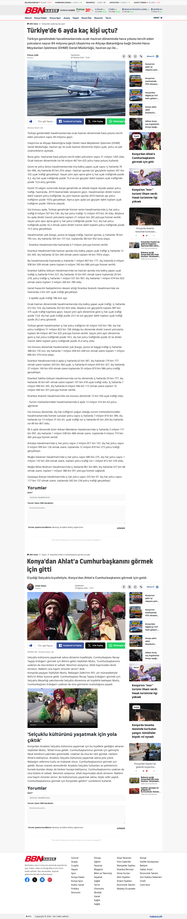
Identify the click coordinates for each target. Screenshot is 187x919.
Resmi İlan (87, 17)
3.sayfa (74, 865)
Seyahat (98, 877)
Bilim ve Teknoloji (103, 873)
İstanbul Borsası (125, 869)
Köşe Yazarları (124, 857)
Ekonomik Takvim (126, 884)
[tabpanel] (145, 223)
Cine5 (143, 880)
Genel (97, 896)
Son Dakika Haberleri (151, 877)
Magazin (98, 869)
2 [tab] (146, 235)
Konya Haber (40, 17)
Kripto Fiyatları (124, 880)
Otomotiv (99, 888)
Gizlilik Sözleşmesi (149, 861)
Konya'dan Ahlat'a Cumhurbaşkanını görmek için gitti (143, 158)
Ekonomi (98, 17)
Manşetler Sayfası (126, 865)
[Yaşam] (145, 140)
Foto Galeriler (124, 861)
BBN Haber (33, 24)
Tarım (108, 17)
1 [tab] (143, 235)
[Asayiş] (145, 711)
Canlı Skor (145, 884)
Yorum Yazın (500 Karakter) (40, 503)
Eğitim (97, 861)
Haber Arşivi (146, 869)
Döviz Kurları (123, 873)
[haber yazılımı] (156, 916)
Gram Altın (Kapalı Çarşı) (135, 9)
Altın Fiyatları (123, 877)
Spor (73, 873)
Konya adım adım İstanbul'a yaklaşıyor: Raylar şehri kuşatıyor (150, 110)
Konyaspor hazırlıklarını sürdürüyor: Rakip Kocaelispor (145, 230)
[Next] (154, 234)
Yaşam (75, 17)
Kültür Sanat (77, 884)
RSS (29, 916)
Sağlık (97, 880)
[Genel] (145, 176)
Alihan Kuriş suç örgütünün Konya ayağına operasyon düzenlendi (152, 124)
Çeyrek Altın (159, 9)
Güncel (28, 17)
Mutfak (98, 892)
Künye (143, 857)
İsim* (30, 492)
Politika (75, 888)
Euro (112, 9)
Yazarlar (98, 865)
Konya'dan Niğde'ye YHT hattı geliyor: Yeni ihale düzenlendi (151, 95)
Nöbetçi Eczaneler (126, 888)
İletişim (143, 865)
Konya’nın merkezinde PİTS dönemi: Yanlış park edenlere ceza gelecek (151, 81)
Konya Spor (55, 17)
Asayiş (67, 17)
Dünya (97, 857)
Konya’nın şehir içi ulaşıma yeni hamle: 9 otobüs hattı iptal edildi (151, 67)
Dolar (100, 9)
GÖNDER (121, 528)
